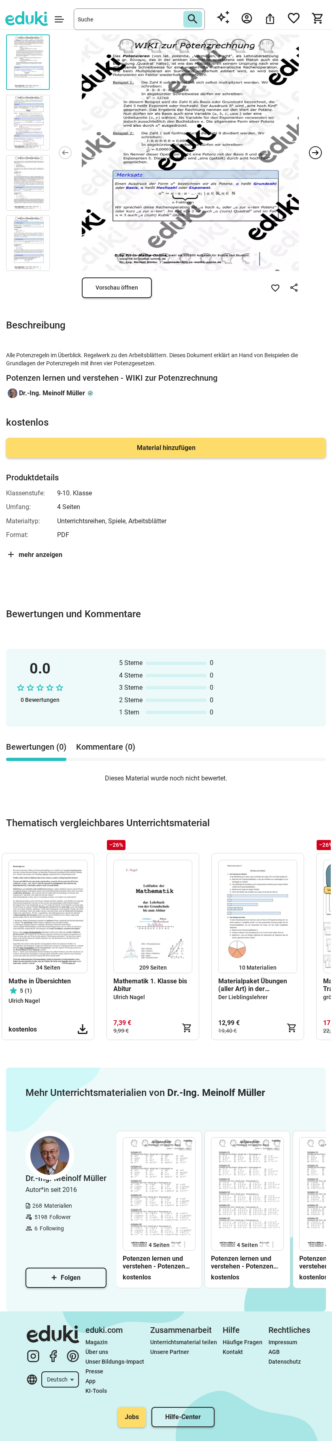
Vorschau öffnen (117, 287)
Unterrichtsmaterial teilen (183, 1342)
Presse (94, 1371)
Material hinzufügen (166, 448)
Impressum (282, 1342)
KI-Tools (96, 1391)
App (90, 1381)
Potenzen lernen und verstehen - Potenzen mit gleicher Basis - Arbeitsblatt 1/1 (242, 1262)
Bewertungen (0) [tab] (36, 747)
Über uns (96, 1352)
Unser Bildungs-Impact (114, 1361)
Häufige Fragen (242, 1342)
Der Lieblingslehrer (243, 997)
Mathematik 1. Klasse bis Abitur (150, 985)
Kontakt (233, 1352)
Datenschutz (284, 1361)
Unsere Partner (169, 1352)
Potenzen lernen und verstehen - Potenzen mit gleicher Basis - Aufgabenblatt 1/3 (154, 1262)
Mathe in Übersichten (40, 981)
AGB (274, 1352)
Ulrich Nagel (24, 1001)
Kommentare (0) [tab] (105, 747)
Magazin (96, 1342)
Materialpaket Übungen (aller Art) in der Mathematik (252, 985)
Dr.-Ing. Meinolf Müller (52, 393)
